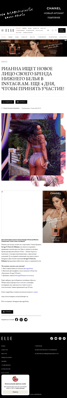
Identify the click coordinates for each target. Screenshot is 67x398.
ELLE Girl (19, 32)
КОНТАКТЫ (4, 382)
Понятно (15, 392)
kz (48, 30)
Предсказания (28, 32)
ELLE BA (18, 28)
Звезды (24, 28)
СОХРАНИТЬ (22, 102)
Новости (36, 28)
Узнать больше (19, 388)
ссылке (35, 292)
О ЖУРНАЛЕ (38, 346)
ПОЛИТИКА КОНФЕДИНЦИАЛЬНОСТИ (47, 353)
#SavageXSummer (21, 275)
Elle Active (39, 30)
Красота (43, 28)
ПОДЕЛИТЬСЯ (8, 102)
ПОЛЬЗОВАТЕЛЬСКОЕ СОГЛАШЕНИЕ (46, 350)
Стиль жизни (20, 30)
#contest (31, 275)
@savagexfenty (28, 268)
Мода (30, 28)
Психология (30, 30)
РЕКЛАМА (4, 385)
